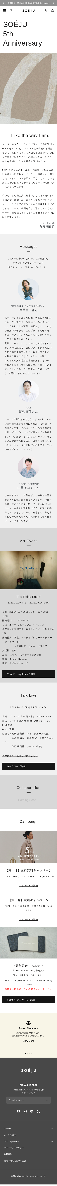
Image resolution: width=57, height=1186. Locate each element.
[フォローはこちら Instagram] (25, 1111)
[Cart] (52, 10)
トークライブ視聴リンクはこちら (20, 755)
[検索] (11, 10)
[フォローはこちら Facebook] (18, 1111)
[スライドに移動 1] (25, 1053)
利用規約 (8, 1154)
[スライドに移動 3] (29, 1053)
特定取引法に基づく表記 (15, 1161)
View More (28, 1041)
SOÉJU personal (11, 1141)
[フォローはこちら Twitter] (38, 1111)
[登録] (47, 1100)
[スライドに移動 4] (31, 1053)
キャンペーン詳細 (28, 885)
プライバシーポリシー (14, 1148)
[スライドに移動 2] (27, 1053)
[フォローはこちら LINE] (31, 1111)
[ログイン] (46, 10)
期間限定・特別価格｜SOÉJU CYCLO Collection (28, 3)
